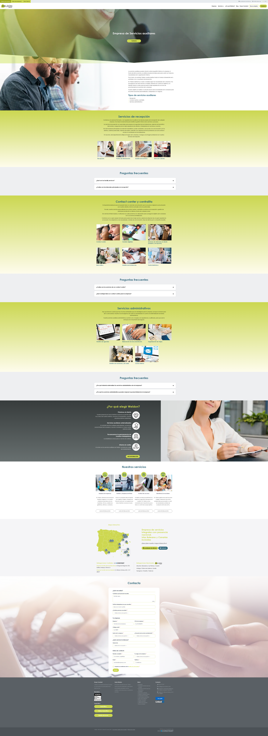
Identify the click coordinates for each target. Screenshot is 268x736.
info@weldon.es (257, 1)
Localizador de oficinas (245, 1)
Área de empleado (16, 1)
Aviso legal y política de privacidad (120, 729)
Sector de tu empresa (118, 633)
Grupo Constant (244, 6)
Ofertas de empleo (5, 1)
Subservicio (115, 642)
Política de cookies (131, 729)
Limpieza (140, 691)
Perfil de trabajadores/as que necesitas (122, 604)
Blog (237, 6)
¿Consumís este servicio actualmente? (144, 633)
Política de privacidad (134, 666)
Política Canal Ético (103, 711)
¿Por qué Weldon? (230, 6)
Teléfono (137, 659)
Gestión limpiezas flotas (143, 694)
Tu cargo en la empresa (140, 653)
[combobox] (134, 607)
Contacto (263, 6)
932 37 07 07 (161, 684)
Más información (133, 456)
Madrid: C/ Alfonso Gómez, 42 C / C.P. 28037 (165, 693)
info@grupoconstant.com (164, 686)
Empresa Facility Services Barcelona (106, 565)
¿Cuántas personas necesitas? (120, 610)
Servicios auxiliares (142, 692)
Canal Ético (103, 706)
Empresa (214, 6)
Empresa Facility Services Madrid (105, 570)
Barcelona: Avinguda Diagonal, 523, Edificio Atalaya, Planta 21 (165, 689)
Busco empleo (254, 6)
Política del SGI (142, 701)
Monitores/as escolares (143, 697)
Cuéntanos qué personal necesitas (121, 593)
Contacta (163, 548)
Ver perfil (160, 698)
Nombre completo (117, 653)
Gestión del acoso (103, 715)
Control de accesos (143, 695)
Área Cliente (27, 1)
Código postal (116, 627)
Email (114, 659)
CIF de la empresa (139, 621)
